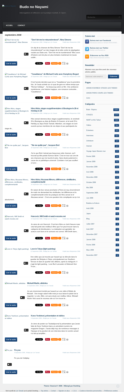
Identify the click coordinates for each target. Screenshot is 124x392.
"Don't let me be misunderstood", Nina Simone (51, 40)
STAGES (89, 115)
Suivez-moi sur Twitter (99, 48)
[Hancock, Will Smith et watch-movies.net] (17, 219)
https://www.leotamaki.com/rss (100, 58)
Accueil (9, 25)
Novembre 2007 (91, 255)
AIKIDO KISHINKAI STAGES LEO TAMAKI (101, 88)
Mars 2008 (90, 250)
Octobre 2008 (91, 182)
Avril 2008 (89, 172)
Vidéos (88, 125)
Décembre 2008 (91, 177)
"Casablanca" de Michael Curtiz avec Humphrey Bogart (55, 74)
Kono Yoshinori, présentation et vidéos (47, 316)
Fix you (17, 350)
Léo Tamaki (19, 391)
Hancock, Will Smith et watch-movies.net (48, 216)
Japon (88, 213)
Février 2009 (90, 156)
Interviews (89, 135)
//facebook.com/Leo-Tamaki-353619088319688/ (104, 43)
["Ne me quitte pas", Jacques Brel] (17, 148)
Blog (87, 219)
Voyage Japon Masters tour (96, 151)
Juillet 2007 (90, 224)
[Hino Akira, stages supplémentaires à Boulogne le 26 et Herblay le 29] (17, 113)
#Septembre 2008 (75, 42)
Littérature (89, 141)
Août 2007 (89, 229)
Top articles (44, 391)
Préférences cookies (111, 391)
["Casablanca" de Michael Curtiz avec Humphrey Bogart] (17, 77)
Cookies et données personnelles (91, 391)
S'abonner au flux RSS (99, 55)
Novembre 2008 (91, 167)
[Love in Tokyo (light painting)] (17, 249)
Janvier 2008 (90, 239)
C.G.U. (75, 391)
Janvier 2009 (90, 161)
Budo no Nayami (34, 7)
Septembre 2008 (92, 193)
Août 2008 (89, 208)
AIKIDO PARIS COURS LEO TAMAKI (99, 93)
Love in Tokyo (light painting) (43, 249)
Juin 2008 (89, 198)
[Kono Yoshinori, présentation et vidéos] (17, 318)
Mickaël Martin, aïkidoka (37, 283)
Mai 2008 (89, 187)
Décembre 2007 (91, 234)
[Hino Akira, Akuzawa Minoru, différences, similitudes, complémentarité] (17, 184)
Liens (88, 98)
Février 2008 (90, 245)
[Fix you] (8, 350)
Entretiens (89, 130)
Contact (21, 25)
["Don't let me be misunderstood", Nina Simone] (17, 42)
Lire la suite (11, 63)
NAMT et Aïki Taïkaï (93, 120)
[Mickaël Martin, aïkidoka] (15, 283)
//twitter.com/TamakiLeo (97, 50)
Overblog (76, 386)
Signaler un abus (64, 391)
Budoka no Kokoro (92, 203)
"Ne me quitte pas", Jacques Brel (45, 145)
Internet (89, 146)
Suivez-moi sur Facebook (100, 40)
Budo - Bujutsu (91, 109)
